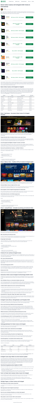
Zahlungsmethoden (23, 1)
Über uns (29, 1)
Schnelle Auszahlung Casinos (27, 353)
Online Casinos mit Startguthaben (12, 309)
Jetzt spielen (29, 17)
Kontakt (33, 1)
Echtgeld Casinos (11, 1)
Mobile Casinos (17, 1)
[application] (19, 1)
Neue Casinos (7, 93)
